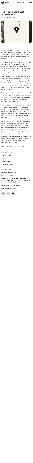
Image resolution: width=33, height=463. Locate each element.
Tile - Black (5, 158)
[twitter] (8, 193)
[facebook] (3, 193)
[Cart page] (23, 2)
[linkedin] (13, 193)
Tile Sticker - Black (7, 165)
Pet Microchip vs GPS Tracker (10, 185)
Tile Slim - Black (6, 161)
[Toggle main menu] (30, 2)
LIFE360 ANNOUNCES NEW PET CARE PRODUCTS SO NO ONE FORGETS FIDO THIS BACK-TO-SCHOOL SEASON (15, 180)
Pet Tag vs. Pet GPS (7, 175)
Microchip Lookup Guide (9, 172)
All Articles (5, 8)
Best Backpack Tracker (8, 188)
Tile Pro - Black (6, 155)
